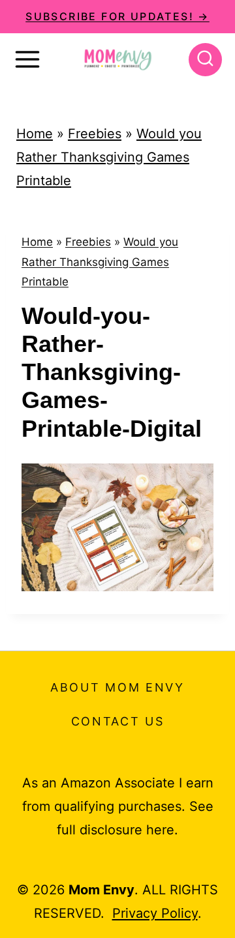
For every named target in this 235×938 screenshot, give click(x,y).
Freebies (94, 133)
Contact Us (117, 721)
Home (34, 133)
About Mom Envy (117, 687)
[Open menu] (27, 59)
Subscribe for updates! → (117, 16)
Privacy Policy (155, 913)
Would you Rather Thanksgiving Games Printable (109, 157)
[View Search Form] (205, 59)
